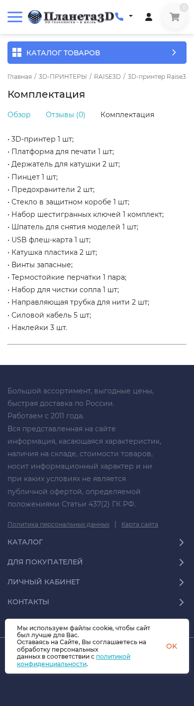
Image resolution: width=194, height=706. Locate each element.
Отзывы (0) (66, 114)
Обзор (19, 114)
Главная (19, 77)
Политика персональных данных (58, 524)
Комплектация (127, 114)
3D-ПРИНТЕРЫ (63, 77)
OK (171, 646)
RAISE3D (107, 77)
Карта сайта (139, 524)
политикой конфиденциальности (73, 660)
